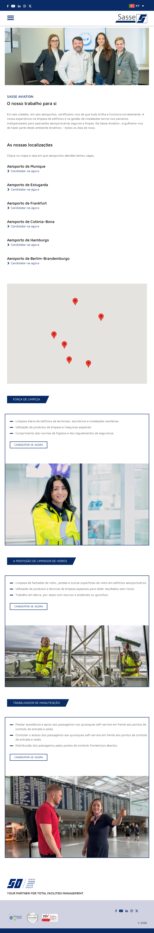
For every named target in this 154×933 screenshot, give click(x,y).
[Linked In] (19, 5)
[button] (11, 18)
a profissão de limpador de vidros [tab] (40, 561)
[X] (30, 5)
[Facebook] (7, 5)
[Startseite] (131, 19)
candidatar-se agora (28, 444)
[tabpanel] (77, 479)
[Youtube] (13, 5)
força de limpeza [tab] (26, 399)
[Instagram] (24, 5)
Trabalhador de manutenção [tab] (36, 702)
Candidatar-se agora (25, 171)
